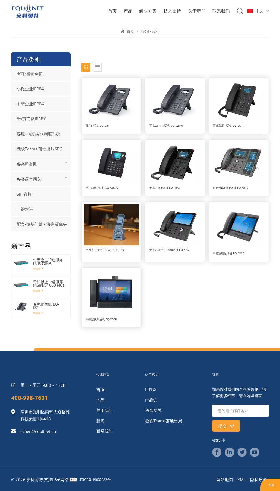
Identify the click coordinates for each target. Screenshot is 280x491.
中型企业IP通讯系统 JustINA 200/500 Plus (48, 261)
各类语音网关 (29, 179)
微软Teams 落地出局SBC (39, 149)
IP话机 (151, 400)
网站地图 (225, 479)
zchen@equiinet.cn (38, 431)
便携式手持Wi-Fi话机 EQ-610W (105, 250)
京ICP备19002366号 (95, 479)
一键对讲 (25, 209)
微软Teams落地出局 (163, 420)
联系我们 (221, 11)
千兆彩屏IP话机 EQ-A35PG (102, 188)
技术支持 (172, 11)
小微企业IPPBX (30, 88)
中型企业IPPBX (30, 103)
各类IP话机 (27, 164)
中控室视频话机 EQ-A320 (228, 253)
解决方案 (148, 11)
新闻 (100, 420)
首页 (112, 11)
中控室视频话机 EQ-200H (101, 319)
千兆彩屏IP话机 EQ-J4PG (164, 188)
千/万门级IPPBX (31, 118)
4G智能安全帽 (30, 73)
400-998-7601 (29, 397)
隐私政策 (258, 479)
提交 (223, 426)
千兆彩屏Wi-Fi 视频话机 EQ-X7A (169, 250)
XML (241, 479)
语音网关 (153, 410)
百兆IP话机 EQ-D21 (98, 125)
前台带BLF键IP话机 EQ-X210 (230, 188)
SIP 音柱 (24, 194)
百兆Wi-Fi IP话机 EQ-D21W (166, 125)
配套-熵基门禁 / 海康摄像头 (42, 224)
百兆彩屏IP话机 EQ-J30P (228, 125)
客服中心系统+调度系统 (38, 133)
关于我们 (197, 11)
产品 (128, 11)
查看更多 (37, 268)
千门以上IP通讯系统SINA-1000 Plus (49, 283)
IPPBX (150, 389)
